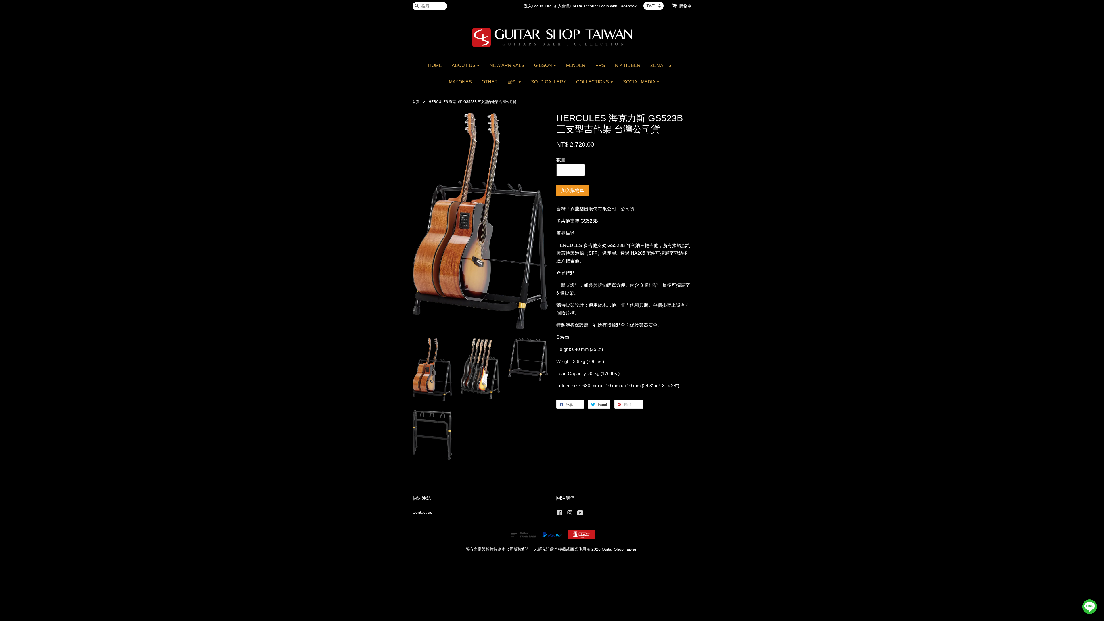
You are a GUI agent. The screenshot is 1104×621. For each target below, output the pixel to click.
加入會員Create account (576, 6)
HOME (435, 65)
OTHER (490, 81)
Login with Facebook (618, 6)
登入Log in (533, 6)
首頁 (416, 102)
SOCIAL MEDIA (639, 81)
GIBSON (543, 65)
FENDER (576, 65)
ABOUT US (464, 65)
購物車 (685, 6)
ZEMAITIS (661, 65)
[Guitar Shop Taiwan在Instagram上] (570, 514)
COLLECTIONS (593, 81)
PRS (600, 65)
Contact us (422, 512)
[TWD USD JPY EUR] (653, 6)
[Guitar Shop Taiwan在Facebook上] (559, 514)
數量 (561, 159)
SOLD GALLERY (548, 81)
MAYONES (460, 81)
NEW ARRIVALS (507, 65)
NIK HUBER (628, 65)
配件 (513, 81)
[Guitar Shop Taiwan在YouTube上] (580, 514)
